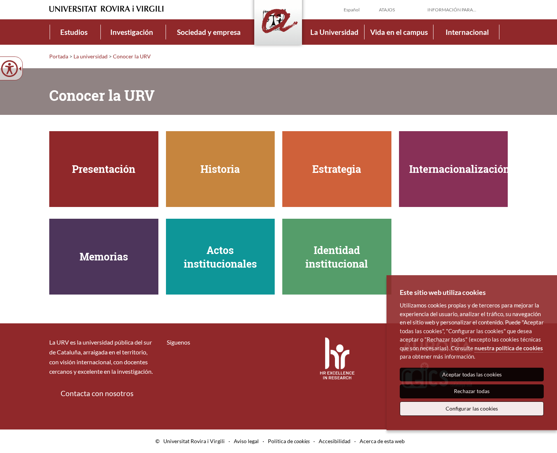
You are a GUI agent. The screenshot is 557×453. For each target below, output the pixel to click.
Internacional (467, 32)
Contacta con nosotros (97, 393)
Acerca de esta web (382, 441)
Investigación (131, 32)
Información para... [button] (451, 10)
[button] (502, 9)
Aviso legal (246, 441)
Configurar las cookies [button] (472, 408)
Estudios (74, 32)
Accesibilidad (334, 441)
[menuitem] (74, 32)
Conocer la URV (132, 56)
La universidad (91, 56)
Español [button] (352, 10)
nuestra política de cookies (508, 348)
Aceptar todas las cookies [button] (472, 374)
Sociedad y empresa (209, 32)
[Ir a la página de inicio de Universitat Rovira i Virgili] (106, 9)
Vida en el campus (399, 32)
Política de (289, 441)
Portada (58, 56)
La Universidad (334, 32)
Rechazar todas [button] (472, 391)
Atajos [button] (387, 10)
